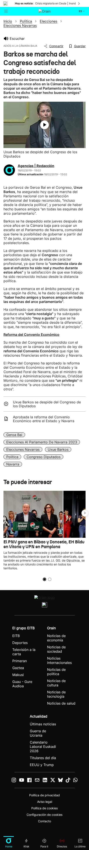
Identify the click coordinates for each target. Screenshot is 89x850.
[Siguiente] (79, 3)
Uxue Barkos (58, 449)
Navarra (12, 464)
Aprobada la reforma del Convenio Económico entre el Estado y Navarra (43, 419)
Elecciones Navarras (23, 449)
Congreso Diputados (43, 457)
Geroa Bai (14, 435)
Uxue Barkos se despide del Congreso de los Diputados (47, 404)
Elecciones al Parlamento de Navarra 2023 (41, 442)
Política (12, 457)
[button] (84, 513)
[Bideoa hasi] (44, 125)
